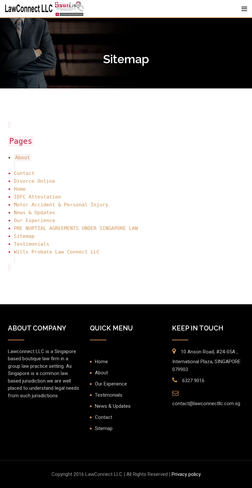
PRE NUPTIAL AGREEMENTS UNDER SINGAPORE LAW (76, 228)
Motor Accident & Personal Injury (61, 205)
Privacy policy (186, 474)
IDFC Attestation (37, 197)
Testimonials (31, 244)
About (22, 157)
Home (20, 189)
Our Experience (34, 220)
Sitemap (24, 236)
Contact (24, 173)
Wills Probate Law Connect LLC (56, 252)
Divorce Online (34, 181)
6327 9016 (193, 381)
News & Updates (34, 213)
